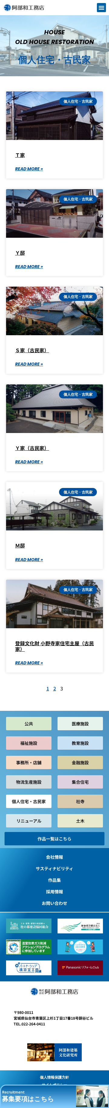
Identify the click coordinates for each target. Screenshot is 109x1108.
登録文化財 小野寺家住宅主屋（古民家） (54, 646)
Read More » (29, 169)
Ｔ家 (20, 155)
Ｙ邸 (20, 252)
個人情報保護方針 (54, 1077)
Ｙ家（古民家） (32, 448)
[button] (101, 7)
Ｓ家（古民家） (32, 350)
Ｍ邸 (20, 545)
